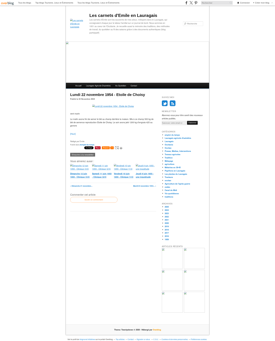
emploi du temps (172, 134)
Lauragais (169, 141)
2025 (167, 206)
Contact (134, 85)
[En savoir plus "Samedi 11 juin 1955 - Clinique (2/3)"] (194, 268)
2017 (167, 232)
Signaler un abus (143, 339)
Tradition (169, 157)
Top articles (120, 339)
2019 (167, 226)
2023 (167, 213)
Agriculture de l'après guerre (177, 183)
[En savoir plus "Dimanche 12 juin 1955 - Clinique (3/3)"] (172, 268)
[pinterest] (196, 2)
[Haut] (73, 133)
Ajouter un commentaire (94, 200)
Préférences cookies (199, 339)
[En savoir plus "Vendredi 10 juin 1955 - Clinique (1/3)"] (172, 290)
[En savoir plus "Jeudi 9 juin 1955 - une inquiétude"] (194, 290)
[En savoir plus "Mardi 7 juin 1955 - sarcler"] (194, 311)
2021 (167, 219)
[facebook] (186, 2)
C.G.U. (156, 339)
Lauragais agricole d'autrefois (98, 85)
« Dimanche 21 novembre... (81, 186)
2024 (167, 210)
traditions (169, 196)
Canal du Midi (171, 190)
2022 (167, 216)
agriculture (169, 164)
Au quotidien (120, 85)
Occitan (168, 148)
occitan (168, 180)
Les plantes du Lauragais (176, 174)
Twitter (165, 103)
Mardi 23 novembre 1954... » (144, 186)
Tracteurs (169, 177)
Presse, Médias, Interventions (178, 151)
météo (167, 187)
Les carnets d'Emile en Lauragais (123, 15)
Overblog (157, 329)
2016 (167, 236)
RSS (172, 103)
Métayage (169, 161)
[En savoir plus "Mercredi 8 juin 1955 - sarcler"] (172, 311)
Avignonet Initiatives (87, 339)
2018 (167, 229)
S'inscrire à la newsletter (83, 155)
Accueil (78, 85)
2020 (167, 223)
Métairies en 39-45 (173, 167)
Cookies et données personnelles (175, 339)
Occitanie (169, 144)
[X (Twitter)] (191, 2)
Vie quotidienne (172, 193)
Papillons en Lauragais (175, 170)
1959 (167, 239)
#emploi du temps (87, 144)
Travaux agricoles (172, 154)
